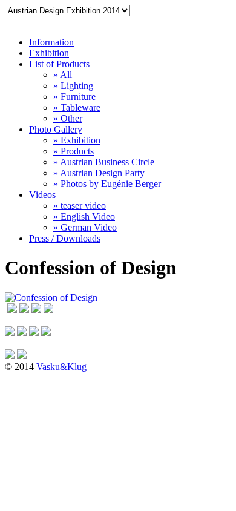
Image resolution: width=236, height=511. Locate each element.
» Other (67, 118)
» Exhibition (76, 140)
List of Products (59, 64)
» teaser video (79, 205)
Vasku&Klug (61, 366)
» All (62, 75)
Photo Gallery (55, 129)
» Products (73, 151)
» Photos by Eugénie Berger (107, 184)
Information (51, 42)
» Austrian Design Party (99, 173)
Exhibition (49, 53)
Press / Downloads (64, 238)
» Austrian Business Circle (103, 162)
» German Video (85, 227)
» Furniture (74, 96)
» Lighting (73, 86)
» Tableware (76, 107)
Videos (42, 195)
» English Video (84, 216)
